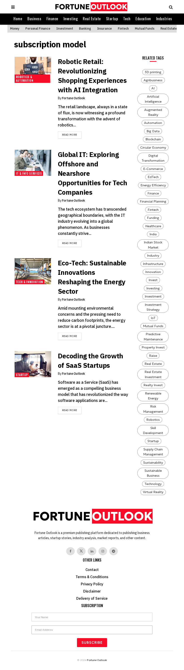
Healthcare (153, 226)
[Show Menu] (13, 6)
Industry (153, 255)
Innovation (153, 272)
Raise (153, 356)
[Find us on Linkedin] (92, 551)
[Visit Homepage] (90, 6)
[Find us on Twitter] (81, 551)
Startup (112, 18)
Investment (64, 28)
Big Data (153, 131)
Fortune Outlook (73, 98)
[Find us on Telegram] (113, 551)
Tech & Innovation (29, 282)
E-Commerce (153, 169)
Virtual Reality (153, 492)
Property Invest (153, 347)
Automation (153, 123)
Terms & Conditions (92, 577)
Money (14, 28)
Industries (164, 18)
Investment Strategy (153, 307)
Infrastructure (153, 264)
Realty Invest (153, 385)
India (153, 234)
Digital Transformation (153, 158)
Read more (71, 134)
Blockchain (153, 139)
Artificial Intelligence (153, 99)
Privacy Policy (92, 584)
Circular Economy (153, 147)
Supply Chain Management (153, 451)
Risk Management (153, 408)
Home (17, 18)
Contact (92, 569)
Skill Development (153, 430)
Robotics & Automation (24, 79)
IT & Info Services (29, 173)
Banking (85, 28)
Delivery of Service (92, 598)
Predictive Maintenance (153, 336)
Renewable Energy (153, 395)
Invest (153, 280)
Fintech (123, 28)
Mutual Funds (144, 28)
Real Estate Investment (153, 374)
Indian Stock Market (153, 244)
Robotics (153, 420)
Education (143, 18)
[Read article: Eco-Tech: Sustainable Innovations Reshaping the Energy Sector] (33, 271)
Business (34, 18)
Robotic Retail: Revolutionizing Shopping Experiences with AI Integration (92, 75)
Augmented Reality (153, 112)
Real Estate (92, 18)
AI (153, 88)
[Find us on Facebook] (70, 551)
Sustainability (153, 463)
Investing (71, 18)
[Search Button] (170, 6)
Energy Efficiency (153, 185)
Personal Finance (37, 28)
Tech (126, 18)
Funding (153, 218)
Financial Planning (153, 201)
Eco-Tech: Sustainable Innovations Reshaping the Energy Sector (92, 276)
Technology (153, 484)
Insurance (104, 28)
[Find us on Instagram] (103, 551)
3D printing (153, 72)
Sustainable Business (153, 473)
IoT (153, 318)
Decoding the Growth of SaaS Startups (90, 360)
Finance (52, 18)
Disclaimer (92, 591)
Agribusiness (153, 80)
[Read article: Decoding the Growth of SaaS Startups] (33, 364)
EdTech (153, 177)
